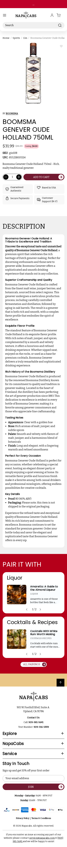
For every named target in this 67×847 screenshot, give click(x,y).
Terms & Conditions (41, 818)
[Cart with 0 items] (60, 15)
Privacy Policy (22, 818)
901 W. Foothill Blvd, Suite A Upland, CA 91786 (33, 709)
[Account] (52, 15)
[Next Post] (40, 609)
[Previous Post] (26, 609)
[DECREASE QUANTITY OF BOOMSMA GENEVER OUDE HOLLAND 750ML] (5, 177)
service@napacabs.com (42, 838)
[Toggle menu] (5, 15)
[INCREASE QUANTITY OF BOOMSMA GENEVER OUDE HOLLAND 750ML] (18, 177)
